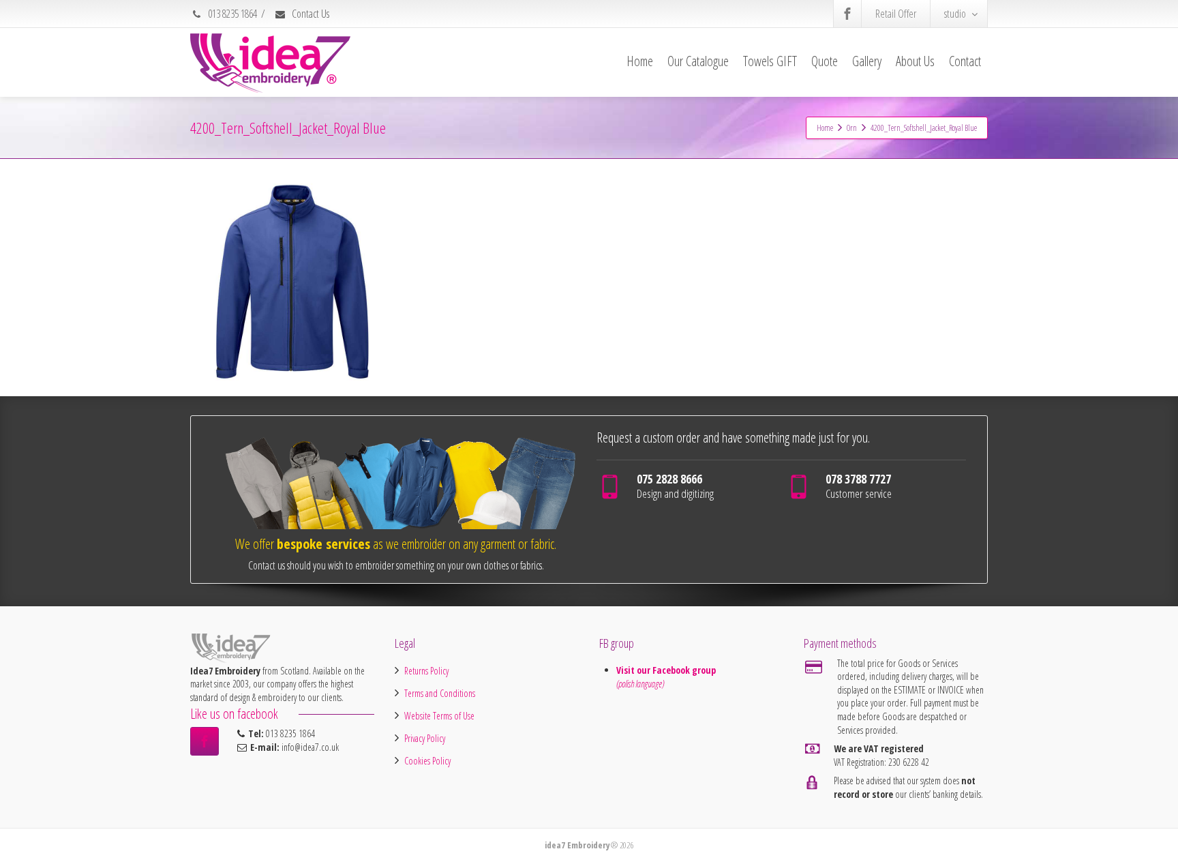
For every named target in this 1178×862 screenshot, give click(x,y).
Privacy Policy (424, 738)
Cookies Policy (427, 760)
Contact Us (309, 13)
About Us (915, 61)
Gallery (866, 61)
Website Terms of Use (439, 715)
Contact (965, 61)
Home (639, 61)
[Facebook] (847, 13)
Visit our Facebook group (667, 670)
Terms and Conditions (439, 693)
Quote (824, 61)
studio (955, 13)
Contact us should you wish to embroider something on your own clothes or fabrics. (396, 565)
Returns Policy (426, 670)
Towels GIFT (770, 61)
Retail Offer (895, 13)
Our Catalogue (698, 61)
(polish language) (640, 683)
